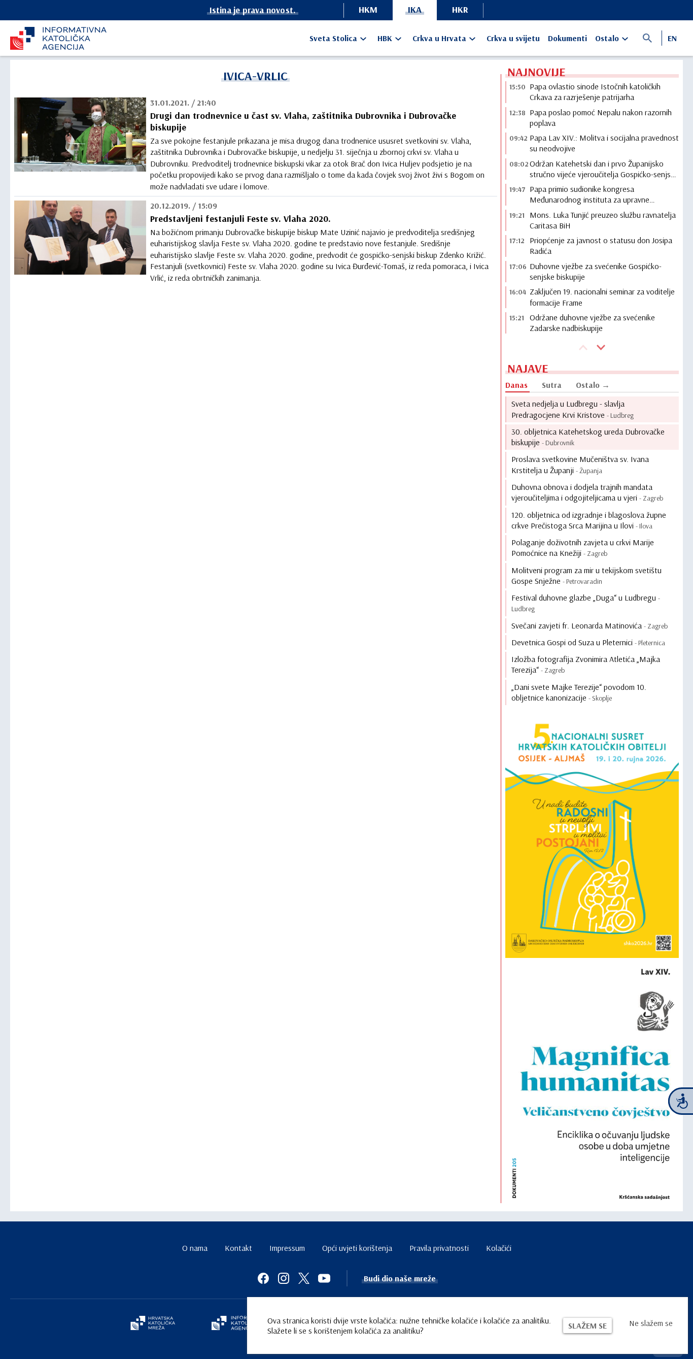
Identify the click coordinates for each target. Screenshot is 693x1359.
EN (672, 38)
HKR (460, 9)
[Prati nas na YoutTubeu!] (324, 1278)
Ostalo (607, 38)
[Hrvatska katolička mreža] (152, 1324)
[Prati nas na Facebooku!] (263, 1278)
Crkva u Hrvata (439, 38)
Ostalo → (593, 385)
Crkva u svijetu (513, 38)
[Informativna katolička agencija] (241, 1324)
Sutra (552, 385)
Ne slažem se (651, 1323)
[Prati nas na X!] (304, 1278)
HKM (368, 9)
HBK (384, 38)
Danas (516, 385)
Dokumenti (567, 38)
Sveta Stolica (333, 38)
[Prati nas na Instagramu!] (284, 1278)
